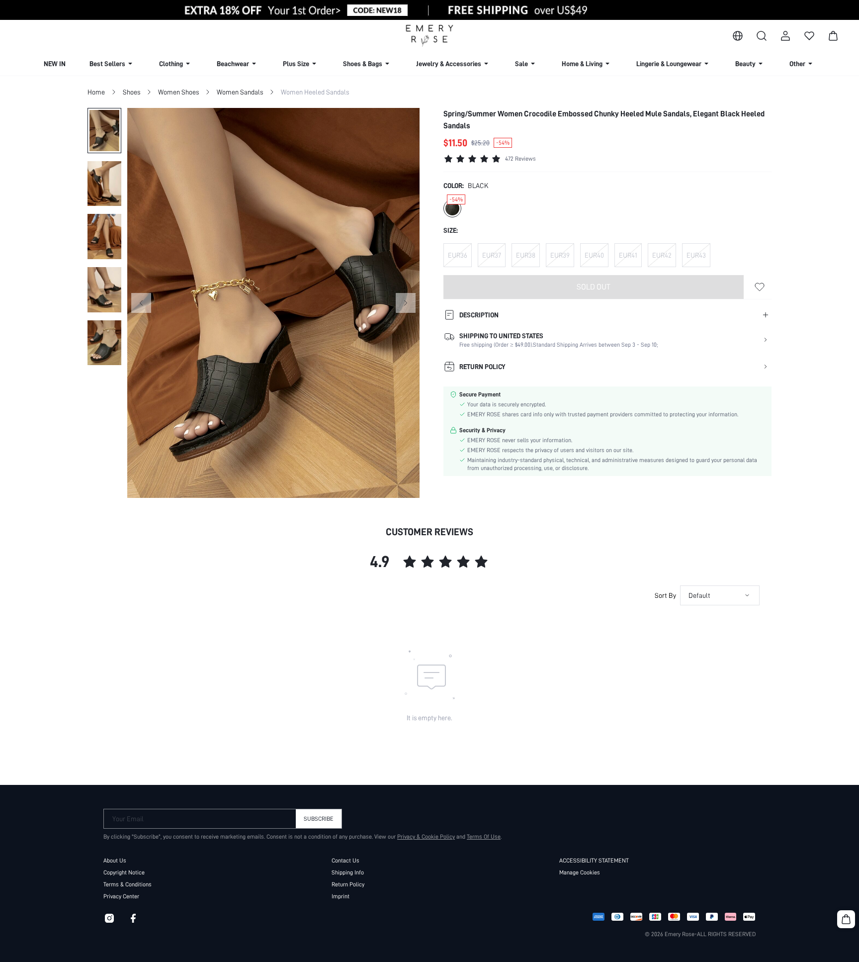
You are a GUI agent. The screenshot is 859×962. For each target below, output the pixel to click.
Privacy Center (121, 896)
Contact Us (345, 860)
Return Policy (348, 884)
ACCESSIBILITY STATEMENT (594, 860)
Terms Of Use (484, 836)
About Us (114, 860)
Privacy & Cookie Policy (426, 836)
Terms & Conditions (127, 884)
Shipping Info (348, 872)
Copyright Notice (124, 872)
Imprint (340, 896)
